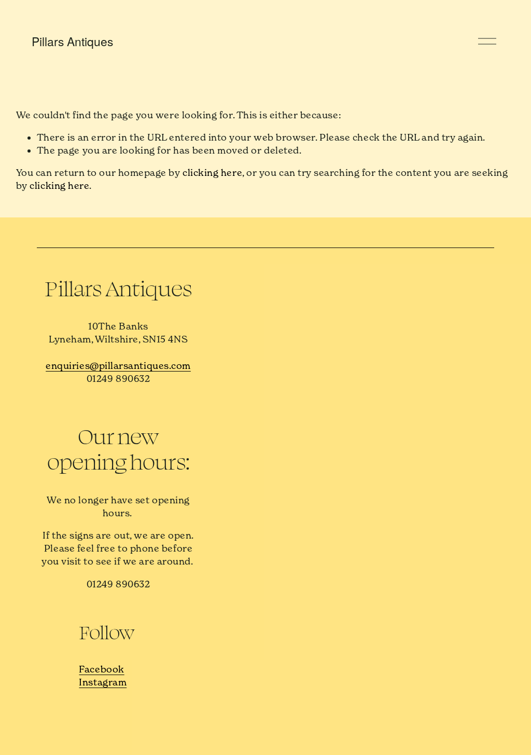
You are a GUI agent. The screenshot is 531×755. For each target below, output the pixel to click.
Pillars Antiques (72, 41)
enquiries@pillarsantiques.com (118, 365)
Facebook (101, 669)
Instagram (103, 682)
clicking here (212, 172)
